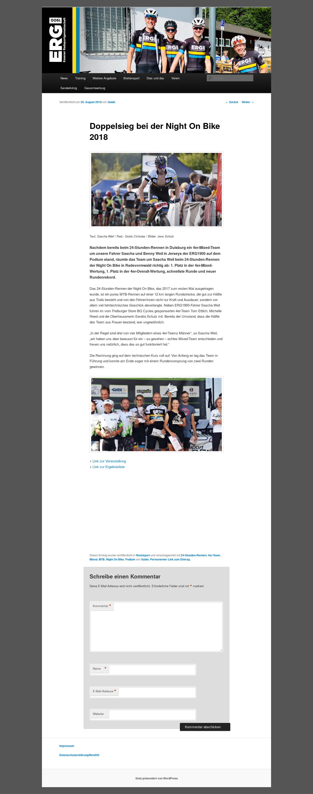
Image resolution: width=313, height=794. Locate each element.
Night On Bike (115, 559)
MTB (102, 559)
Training (80, 78)
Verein (175, 78)
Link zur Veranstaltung (109, 460)
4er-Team (214, 555)
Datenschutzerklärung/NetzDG (79, 755)
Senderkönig (68, 88)
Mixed (93, 559)
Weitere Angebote (104, 78)
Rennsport (143, 555)
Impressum (66, 746)
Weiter (248, 102)
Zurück (232, 102)
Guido (111, 102)
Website (98, 713)
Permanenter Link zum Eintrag (170, 559)
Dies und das (155, 78)
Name (100, 668)
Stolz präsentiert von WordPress (156, 778)
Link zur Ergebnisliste (109, 466)
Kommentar (102, 606)
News (64, 78)
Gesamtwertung (94, 88)
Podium (130, 559)
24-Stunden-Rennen (194, 555)
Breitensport (132, 78)
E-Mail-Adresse (104, 691)
